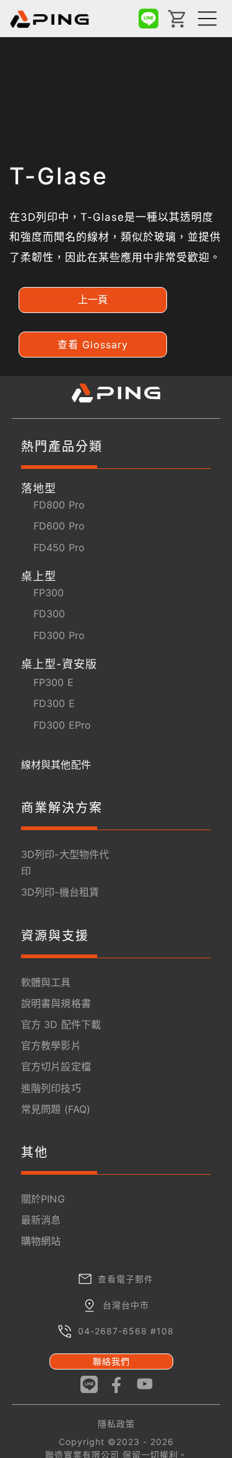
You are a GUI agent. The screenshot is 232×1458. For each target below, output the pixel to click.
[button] (93, 300)
